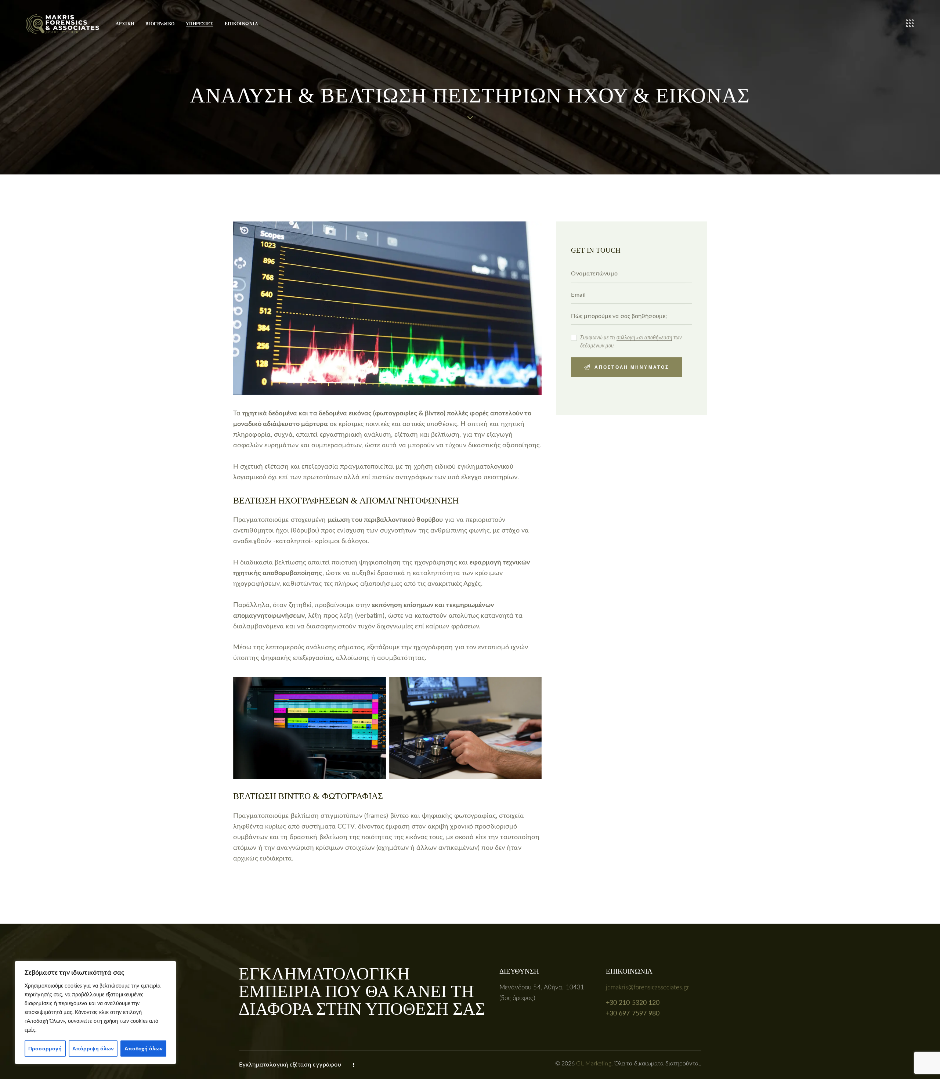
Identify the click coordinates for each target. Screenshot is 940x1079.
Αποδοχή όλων (143, 1048)
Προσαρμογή (45, 1048)
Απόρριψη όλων (93, 1048)
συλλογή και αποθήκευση (644, 337)
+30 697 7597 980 (633, 1013)
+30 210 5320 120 (633, 1003)
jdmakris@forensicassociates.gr (647, 987)
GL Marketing (593, 1064)
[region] (95, 1012)
